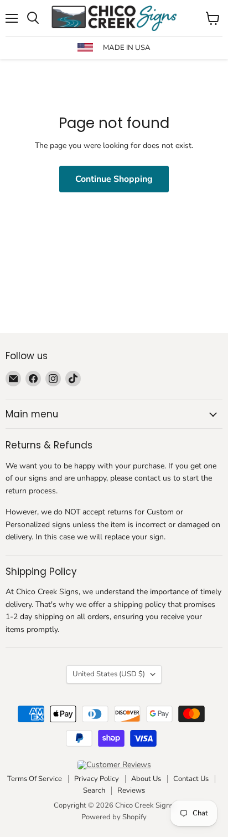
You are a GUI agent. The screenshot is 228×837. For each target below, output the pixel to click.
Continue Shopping (114, 179)
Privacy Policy (96, 779)
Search (94, 790)
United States (108, 674)
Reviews (131, 790)
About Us (146, 779)
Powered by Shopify (114, 817)
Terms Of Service (34, 779)
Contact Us (191, 779)
